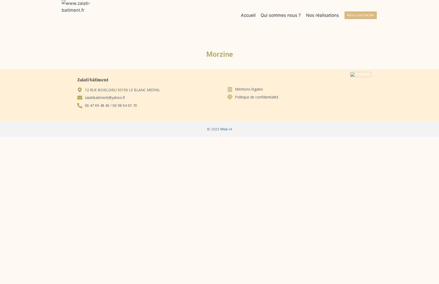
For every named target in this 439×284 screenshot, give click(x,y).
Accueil (248, 15)
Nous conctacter (360, 15)
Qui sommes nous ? (281, 15)
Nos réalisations (322, 15)
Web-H (226, 129)
